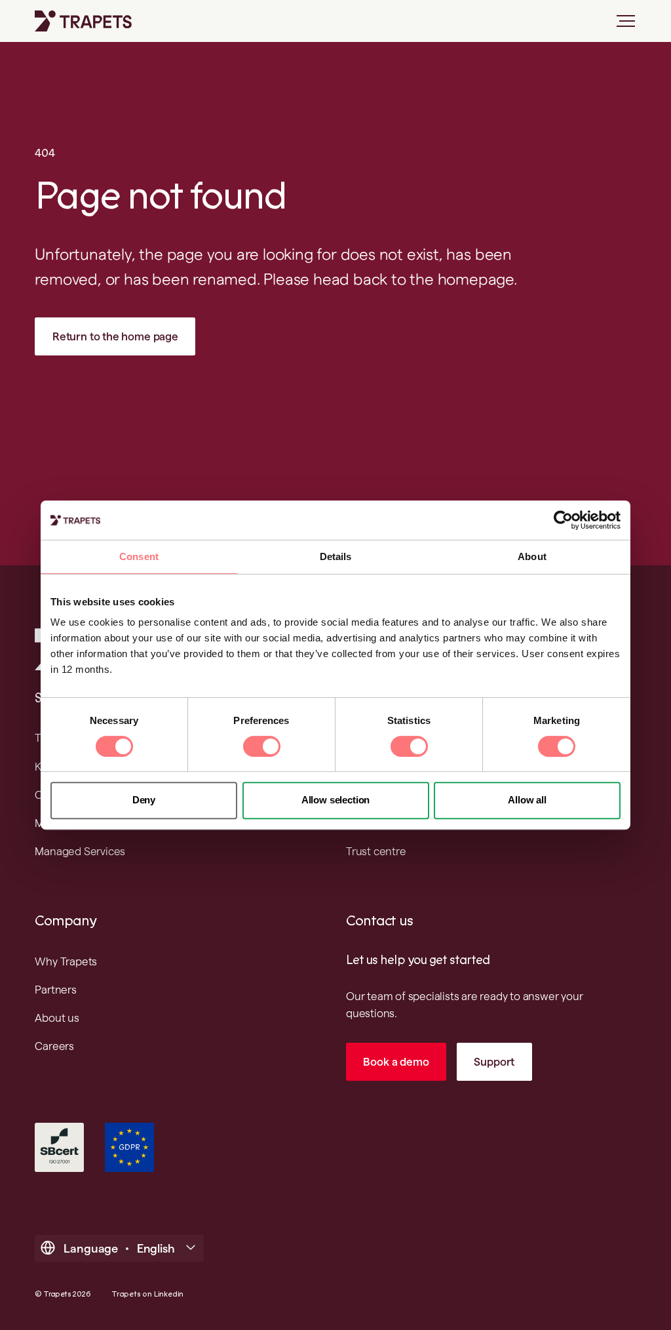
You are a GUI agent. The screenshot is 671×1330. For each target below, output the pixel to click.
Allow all (527, 799)
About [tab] (532, 556)
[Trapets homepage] (83, 20)
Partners (55, 990)
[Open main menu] (620, 26)
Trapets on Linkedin (147, 1294)
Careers (54, 1046)
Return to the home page (115, 336)
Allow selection (335, 799)
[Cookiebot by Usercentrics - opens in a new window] (563, 520)
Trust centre (376, 851)
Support (494, 1062)
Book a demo (396, 1062)
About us (57, 1018)
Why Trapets (66, 961)
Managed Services (80, 851)
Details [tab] (336, 556)
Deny (143, 799)
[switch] (261, 746)
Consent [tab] (139, 556)
